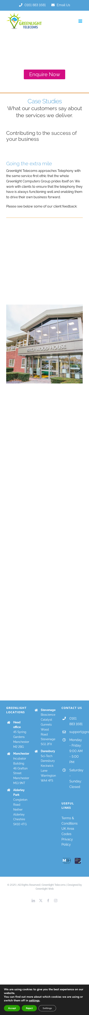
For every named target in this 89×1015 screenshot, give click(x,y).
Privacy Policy (67, 842)
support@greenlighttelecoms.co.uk (76, 732)
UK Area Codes (67, 831)
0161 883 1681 (76, 721)
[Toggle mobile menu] (80, 21)
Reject (29, 1008)
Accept (12, 1008)
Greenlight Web (45, 888)
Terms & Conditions (69, 820)
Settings (47, 1008)
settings (34, 1000)
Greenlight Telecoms (54, 884)
